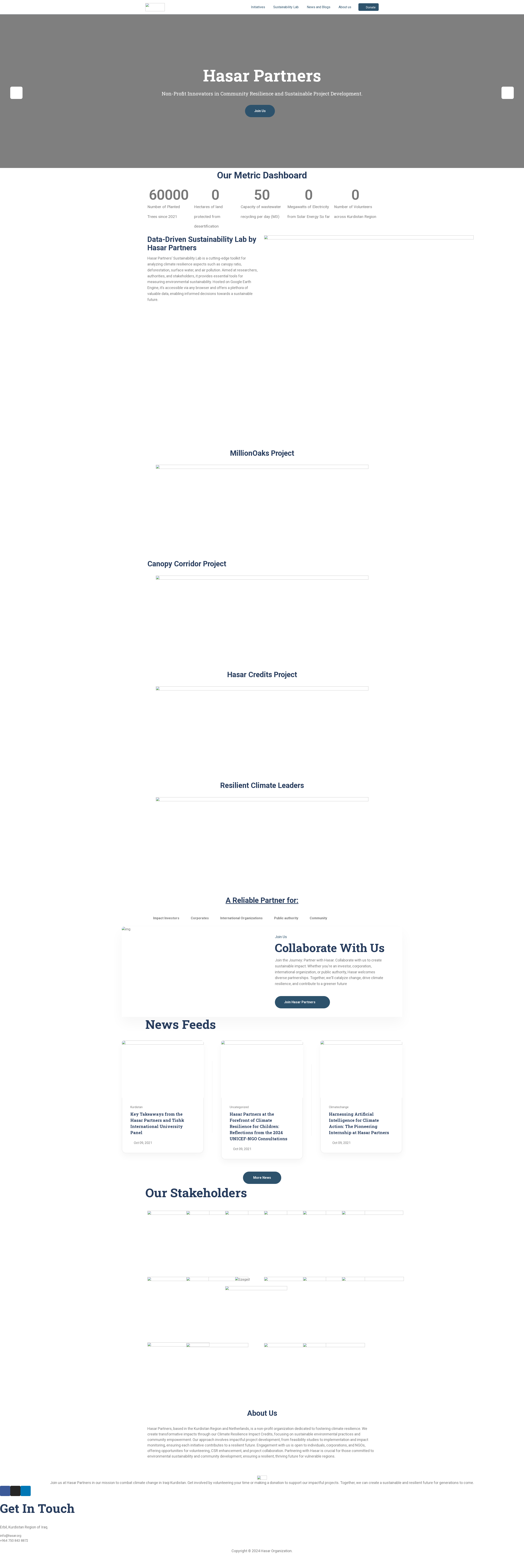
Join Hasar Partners (300, 1002)
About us (345, 7)
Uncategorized (239, 1107)
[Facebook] (5, 1491)
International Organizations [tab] (241, 918)
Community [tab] (318, 918)
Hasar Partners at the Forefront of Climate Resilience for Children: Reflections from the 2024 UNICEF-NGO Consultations (258, 1126)
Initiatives (258, 7)
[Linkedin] (25, 1491)
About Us (262, 1413)
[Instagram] (15, 1491)
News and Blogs (318, 7)
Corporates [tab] (200, 918)
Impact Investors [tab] (166, 918)
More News (262, 1178)
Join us (260, 111)
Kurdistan (136, 1107)
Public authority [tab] (286, 918)
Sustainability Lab (286, 7)
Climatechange (339, 1107)
